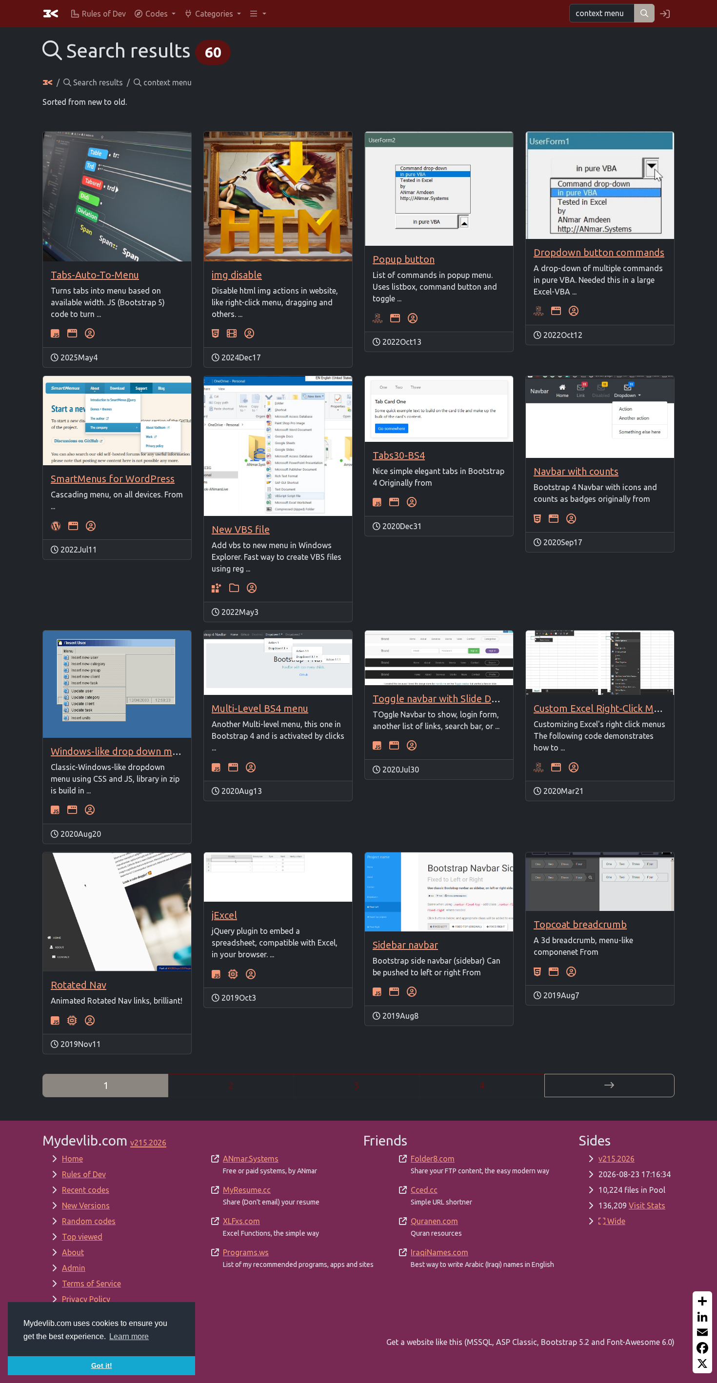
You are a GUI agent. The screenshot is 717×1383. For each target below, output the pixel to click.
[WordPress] (55, 525)
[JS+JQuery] (55, 333)
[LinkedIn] (702, 1316)
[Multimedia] (232, 333)
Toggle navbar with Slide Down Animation (465, 698)
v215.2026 (616, 1158)
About (73, 1252)
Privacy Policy (86, 1299)
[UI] (72, 333)
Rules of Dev (84, 1174)
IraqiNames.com (439, 1252)
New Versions (86, 1205)
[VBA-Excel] (377, 318)
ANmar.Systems (251, 1158)
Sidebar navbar (405, 944)
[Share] (702, 1301)
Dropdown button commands (599, 252)
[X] (702, 1363)
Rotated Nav (78, 984)
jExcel (224, 915)
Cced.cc (424, 1189)
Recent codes (85, 1189)
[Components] (72, 1020)
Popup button (404, 259)
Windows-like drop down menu (119, 751)
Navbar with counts (576, 471)
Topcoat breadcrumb (580, 924)
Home (72, 1158)
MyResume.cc (247, 1189)
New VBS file (241, 529)
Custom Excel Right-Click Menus (604, 708)
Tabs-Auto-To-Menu (95, 274)
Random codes (89, 1221)
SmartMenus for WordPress (113, 478)
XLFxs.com (241, 1221)
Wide (615, 1221)
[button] (154, 13)
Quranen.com (434, 1221)
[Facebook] (702, 1348)
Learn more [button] (129, 1336)
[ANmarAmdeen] (90, 333)
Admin (73, 1268)
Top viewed (82, 1236)
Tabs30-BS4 (399, 455)
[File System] (234, 588)
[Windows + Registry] (216, 588)
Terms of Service (91, 1283)
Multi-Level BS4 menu (260, 708)
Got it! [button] (101, 1365)
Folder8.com (433, 1158)
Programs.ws (246, 1252)
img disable (237, 274)
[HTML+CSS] (215, 333)
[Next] (609, 1085)
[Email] (702, 1332)
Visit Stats (647, 1205)
